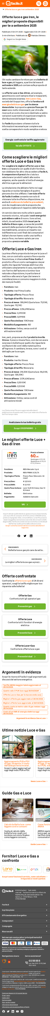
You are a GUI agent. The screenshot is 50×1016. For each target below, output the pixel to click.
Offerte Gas (25, 595)
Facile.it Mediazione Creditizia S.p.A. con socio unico (29, 981)
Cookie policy (6, 998)
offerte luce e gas (23, 581)
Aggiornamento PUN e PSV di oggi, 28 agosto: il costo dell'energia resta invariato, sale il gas (17, 764)
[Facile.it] (14, 5)
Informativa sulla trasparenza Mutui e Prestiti (15, 1007)
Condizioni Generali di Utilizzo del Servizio (14, 993)
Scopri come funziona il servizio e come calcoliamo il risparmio (25, 527)
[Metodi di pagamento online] (25, 943)
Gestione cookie (6, 1000)
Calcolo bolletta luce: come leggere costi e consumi (17, 825)
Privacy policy (6, 995)
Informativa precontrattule (10, 1004)
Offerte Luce (25, 619)
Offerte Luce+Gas (25, 645)
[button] (3, 3)
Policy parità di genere (8, 1002)
